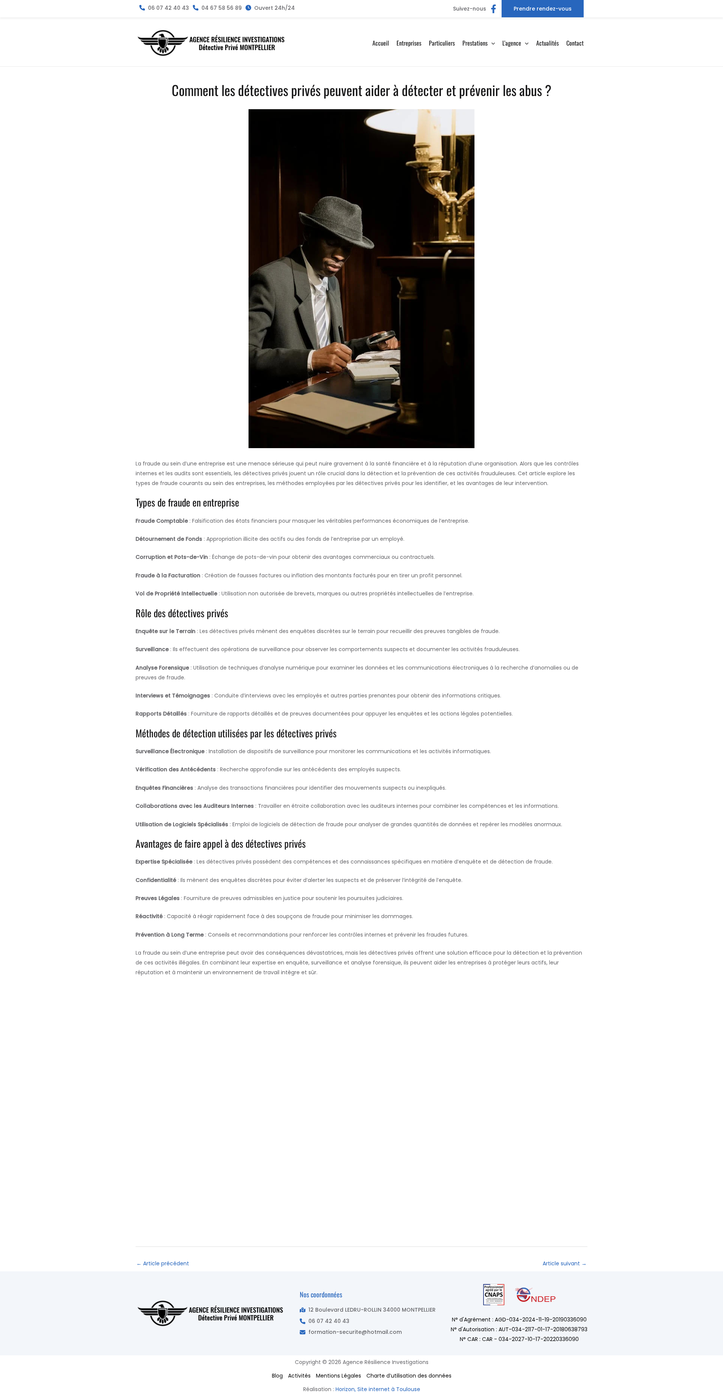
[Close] (714, 8)
